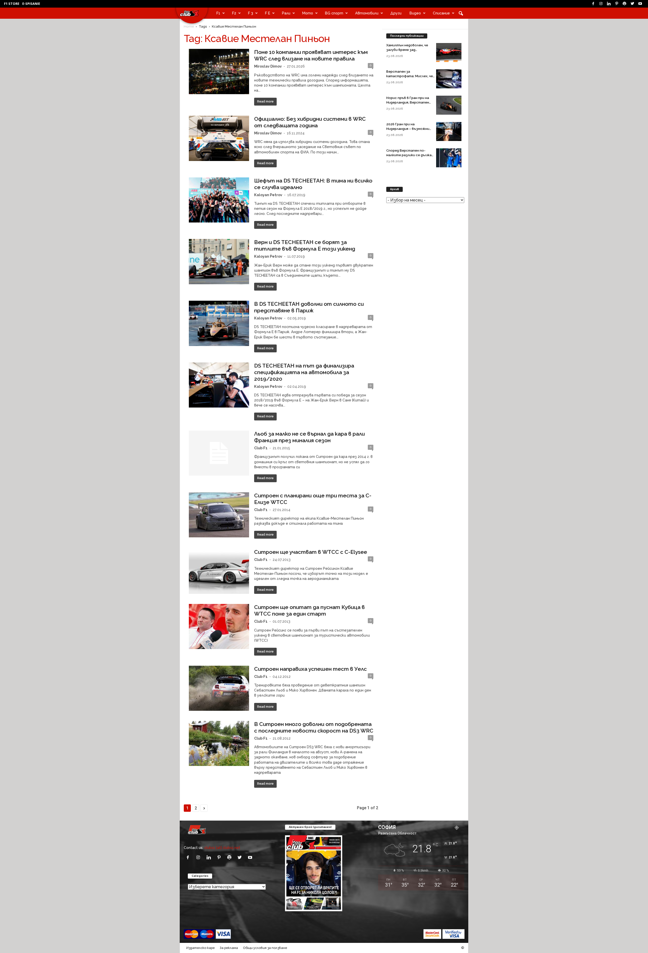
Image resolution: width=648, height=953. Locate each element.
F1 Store (11, 3)
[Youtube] (640, 4)
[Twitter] (632, 4)
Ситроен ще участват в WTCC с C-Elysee (310, 552)
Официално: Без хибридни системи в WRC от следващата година (310, 122)
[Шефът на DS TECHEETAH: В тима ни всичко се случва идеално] (219, 200)
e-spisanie (31, 3)
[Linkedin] (609, 4)
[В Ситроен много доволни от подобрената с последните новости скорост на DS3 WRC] (219, 743)
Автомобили (366, 13)
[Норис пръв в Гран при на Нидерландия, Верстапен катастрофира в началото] (448, 105)
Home (189, 26)
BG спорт (334, 13)
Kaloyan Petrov (268, 195)
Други (395, 13)
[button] (460, 13)
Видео (415, 13)
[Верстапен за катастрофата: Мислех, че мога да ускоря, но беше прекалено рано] (448, 78)
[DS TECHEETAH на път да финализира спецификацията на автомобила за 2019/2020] (219, 385)
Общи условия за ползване (265, 948)
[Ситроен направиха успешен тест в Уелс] (219, 688)
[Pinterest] (617, 4)
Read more (265, 101)
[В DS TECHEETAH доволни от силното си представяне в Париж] (219, 323)
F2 (234, 13)
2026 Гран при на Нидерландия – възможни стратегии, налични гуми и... (410, 128)
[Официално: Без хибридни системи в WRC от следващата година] (219, 138)
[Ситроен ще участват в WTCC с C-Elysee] (219, 571)
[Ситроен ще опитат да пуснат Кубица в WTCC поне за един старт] (219, 626)
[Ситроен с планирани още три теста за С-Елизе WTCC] (219, 514)
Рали (286, 13)
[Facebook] (593, 4)
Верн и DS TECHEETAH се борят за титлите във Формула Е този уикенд (304, 245)
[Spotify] (624, 4)
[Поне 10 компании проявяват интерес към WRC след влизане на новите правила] (219, 71)
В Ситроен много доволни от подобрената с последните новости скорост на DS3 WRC (313, 727)
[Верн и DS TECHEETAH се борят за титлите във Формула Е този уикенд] (219, 261)
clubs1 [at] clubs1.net (222, 847)
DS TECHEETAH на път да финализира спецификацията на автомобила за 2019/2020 (304, 372)
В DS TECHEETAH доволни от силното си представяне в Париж (309, 307)
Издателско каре (200, 948)
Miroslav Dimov (268, 66)
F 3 (250, 13)
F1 (218, 13)
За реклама (229, 948)
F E (267, 13)
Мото (307, 13)
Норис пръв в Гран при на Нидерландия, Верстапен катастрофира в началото (409, 102)
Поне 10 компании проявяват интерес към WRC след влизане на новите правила (311, 55)
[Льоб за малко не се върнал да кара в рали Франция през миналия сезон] (219, 453)
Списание (441, 13)
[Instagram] (601, 4)
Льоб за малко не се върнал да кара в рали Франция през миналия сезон (309, 437)
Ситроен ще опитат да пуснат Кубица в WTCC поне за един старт (309, 610)
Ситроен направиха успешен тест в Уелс (310, 669)
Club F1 (261, 448)
